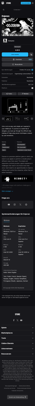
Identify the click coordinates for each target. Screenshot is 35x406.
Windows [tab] (7, 220)
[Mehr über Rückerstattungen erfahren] (32, 74)
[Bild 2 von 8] (17, 119)
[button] (17, 191)
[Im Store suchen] (4, 9)
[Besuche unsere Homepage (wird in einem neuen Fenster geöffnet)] (26, 204)
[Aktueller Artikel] (8, 119)
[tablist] (17, 220)
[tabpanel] (17, 244)
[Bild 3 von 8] (26, 119)
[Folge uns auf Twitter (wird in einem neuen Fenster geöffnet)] (20, 204)
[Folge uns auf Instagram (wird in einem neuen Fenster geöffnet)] (14, 204)
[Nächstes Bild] (32, 118)
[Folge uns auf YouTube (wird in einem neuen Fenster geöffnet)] (9, 204)
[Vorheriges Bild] (3, 118)
